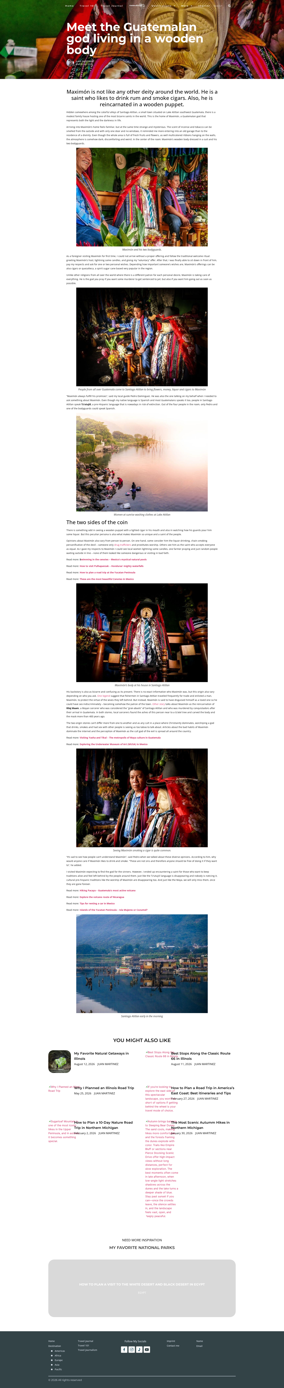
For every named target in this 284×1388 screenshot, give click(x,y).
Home (69, 5)
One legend (103, 695)
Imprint (204, 5)
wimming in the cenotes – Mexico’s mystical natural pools (114, 559)
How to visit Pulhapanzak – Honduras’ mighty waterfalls (111, 566)
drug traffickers (122, 544)
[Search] (229, 6)
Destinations (162, 5)
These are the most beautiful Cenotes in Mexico (107, 579)
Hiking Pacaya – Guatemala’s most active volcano (108, 890)
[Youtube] (147, 1349)
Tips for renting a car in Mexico (97, 903)
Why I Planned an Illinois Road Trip (104, 1088)
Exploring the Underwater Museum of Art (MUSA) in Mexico (114, 744)
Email (199, 1346)
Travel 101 (87, 5)
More (185, 5)
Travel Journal (112, 5)
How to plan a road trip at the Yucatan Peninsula (107, 572)
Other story (158, 704)
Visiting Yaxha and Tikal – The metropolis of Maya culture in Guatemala (120, 737)
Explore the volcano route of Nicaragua (102, 897)
